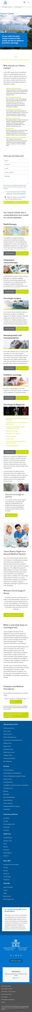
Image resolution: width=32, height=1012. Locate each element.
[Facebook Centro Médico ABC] (14, 955)
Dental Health (6, 809)
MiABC (5, 893)
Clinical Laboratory (7, 803)
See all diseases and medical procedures (13, 715)
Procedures (6, 850)
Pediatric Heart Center (9, 752)
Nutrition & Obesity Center (9, 737)
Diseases (5, 846)
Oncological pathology (12, 445)
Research (5, 870)
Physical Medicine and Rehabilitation (12, 773)
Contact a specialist (22, 253)
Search (13, 702)
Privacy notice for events (6, 994)
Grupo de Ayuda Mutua (9, 797)
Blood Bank (6, 794)
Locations (5, 821)
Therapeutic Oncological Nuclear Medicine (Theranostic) (15, 427)
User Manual (6, 818)
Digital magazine (7, 853)
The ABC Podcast (7, 837)
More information (9, 253)
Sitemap (3, 1002)
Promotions (6, 830)
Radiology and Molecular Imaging (11, 806)
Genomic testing (11, 436)
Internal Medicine (7, 761)
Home (16, 56)
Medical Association (8, 887)
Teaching (5, 867)
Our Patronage (7, 876)
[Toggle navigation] (29, 3)
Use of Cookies (4, 996)
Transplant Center (7, 755)
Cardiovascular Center (8, 728)
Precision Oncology (11, 431)
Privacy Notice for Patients (6, 988)
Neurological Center (8, 749)
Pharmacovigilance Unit (9, 824)
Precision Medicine (8, 800)
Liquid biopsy (10, 439)
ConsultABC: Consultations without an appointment (15, 785)
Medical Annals (7, 896)
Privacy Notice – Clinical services (8, 991)
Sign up (15, 978)
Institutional (6, 873)
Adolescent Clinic (7, 779)
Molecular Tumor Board (13, 433)
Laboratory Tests (7, 840)
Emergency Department (9, 758)
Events (5, 843)
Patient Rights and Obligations (8, 999)
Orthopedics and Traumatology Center (12, 740)
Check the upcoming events (13, 615)
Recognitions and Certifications (11, 864)
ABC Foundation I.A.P (8, 899)
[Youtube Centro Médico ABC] (21, 955)
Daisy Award (6, 879)
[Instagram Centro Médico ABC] (16, 955)
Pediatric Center (7, 743)
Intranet (5, 890)
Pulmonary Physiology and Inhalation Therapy (14, 776)
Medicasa (5, 791)
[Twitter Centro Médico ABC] (19, 955)
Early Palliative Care (8, 788)
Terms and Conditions (19, 194)
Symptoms (6, 856)
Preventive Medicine (8, 770)
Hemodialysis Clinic (8, 782)
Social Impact (6, 827)
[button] (24, 2)
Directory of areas (16, 961)
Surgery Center (7, 746)
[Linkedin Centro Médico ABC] (11, 955)
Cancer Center (7, 731)
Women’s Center (7, 734)
